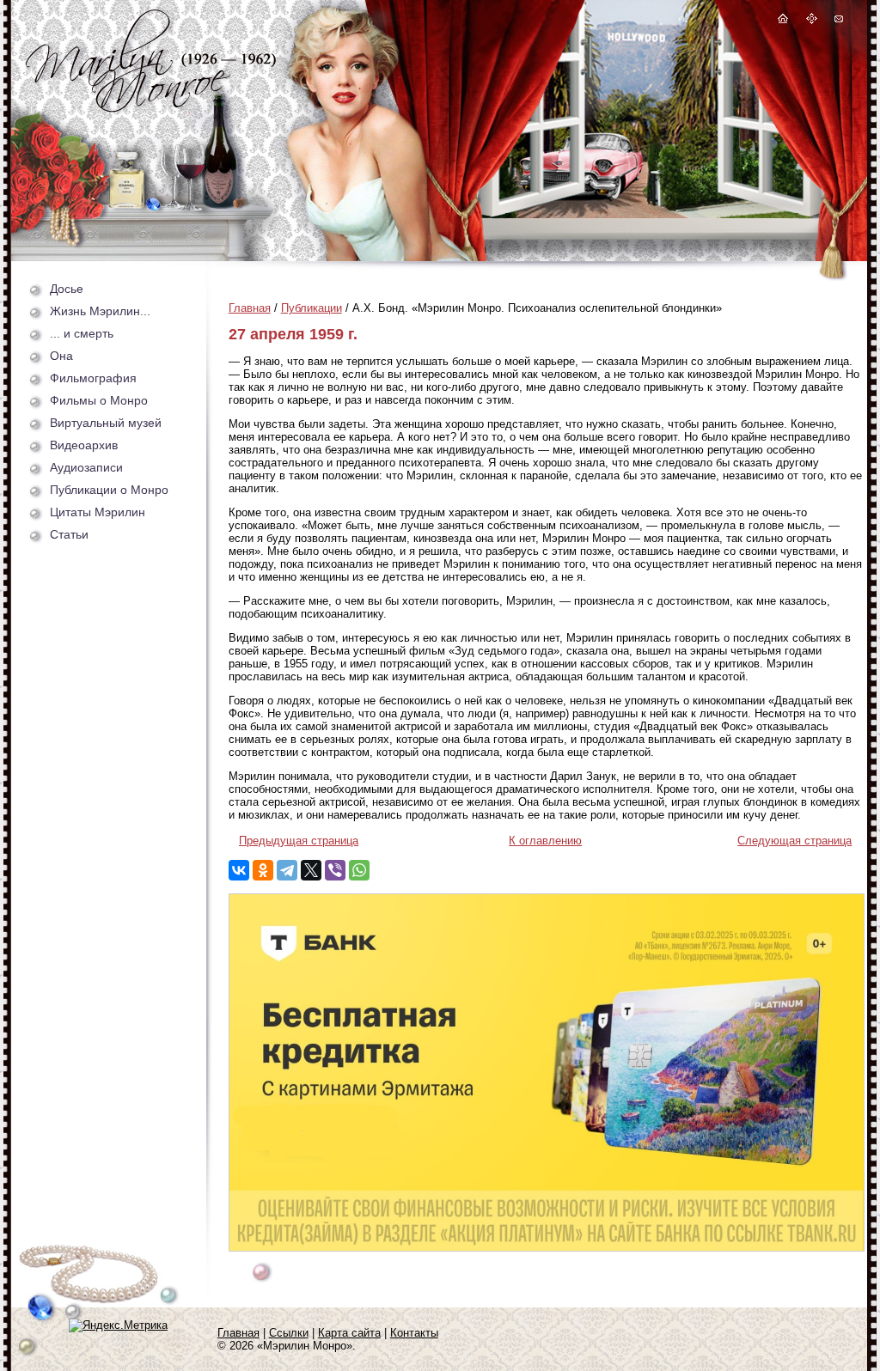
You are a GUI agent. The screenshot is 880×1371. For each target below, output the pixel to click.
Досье (66, 289)
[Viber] (335, 870)
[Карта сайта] (812, 21)
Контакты (414, 1332)
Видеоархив (84, 445)
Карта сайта (349, 1332)
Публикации (311, 308)
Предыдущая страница (298, 840)
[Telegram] (287, 870)
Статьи (69, 534)
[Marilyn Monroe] (151, 107)
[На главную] (783, 21)
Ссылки (289, 1332)
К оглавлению (545, 840)
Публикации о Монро (109, 490)
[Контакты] (838, 21)
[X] (311, 870)
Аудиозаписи (86, 467)
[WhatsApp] (359, 870)
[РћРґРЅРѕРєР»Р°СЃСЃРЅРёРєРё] (263, 870)
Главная (250, 308)
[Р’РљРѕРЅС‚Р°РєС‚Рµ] (239, 870)
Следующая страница (794, 840)
